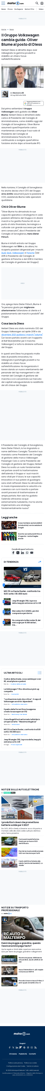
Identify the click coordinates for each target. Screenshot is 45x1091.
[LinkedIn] (17, 1047)
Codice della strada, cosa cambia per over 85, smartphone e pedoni (22, 680)
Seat (9, 252)
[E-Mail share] (31, 552)
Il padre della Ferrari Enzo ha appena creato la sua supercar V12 (20, 710)
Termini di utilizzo (33, 1066)
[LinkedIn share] (22, 552)
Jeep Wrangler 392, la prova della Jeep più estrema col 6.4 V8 (22, 740)
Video (41, 9)
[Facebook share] (13, 552)
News (3, 9)
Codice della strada (18, 684)
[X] (13, 1047)
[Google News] (24, 1047)
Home (3, 29)
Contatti (32, 1054)
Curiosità (15, 694)
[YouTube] (32, 1047)
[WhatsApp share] (27, 552)
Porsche (30, 252)
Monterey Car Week (19, 714)
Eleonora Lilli (18, 93)
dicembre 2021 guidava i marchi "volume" (22, 334)
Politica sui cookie (30, 1063)
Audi (3, 252)
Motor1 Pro (29, 9)
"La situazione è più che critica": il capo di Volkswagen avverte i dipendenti (22, 700)
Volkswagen (18, 252)
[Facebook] (9, 1047)
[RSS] (35, 1047)
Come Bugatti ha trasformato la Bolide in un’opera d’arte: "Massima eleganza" (22, 720)
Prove (10, 9)
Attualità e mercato (19, 704)
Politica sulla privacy (15, 1063)
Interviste (16, 724)
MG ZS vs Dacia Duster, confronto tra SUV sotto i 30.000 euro (22, 730)
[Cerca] (37, 3)
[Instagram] (28, 1047)
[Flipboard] (21, 1047)
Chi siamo (13, 1054)
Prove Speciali (16, 745)
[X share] (17, 552)
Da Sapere (18, 9)
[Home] (15, 3)
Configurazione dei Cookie (15, 1066)
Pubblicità (23, 1054)
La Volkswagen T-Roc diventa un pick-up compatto (21, 690)
